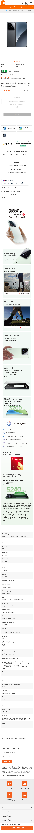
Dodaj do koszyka (17, 828)
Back (5, 10)
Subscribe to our (12, 748)
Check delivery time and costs (17, 101)
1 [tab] (14, 61)
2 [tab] (16, 61)
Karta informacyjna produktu (16, 71)
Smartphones (16, 10)
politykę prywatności (19, 775)
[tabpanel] (17, 34)
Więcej (23, 536)
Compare (17, 97)
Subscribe (6, 761)
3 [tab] (17, 61)
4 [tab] (19, 61)
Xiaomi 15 (23, 10)
